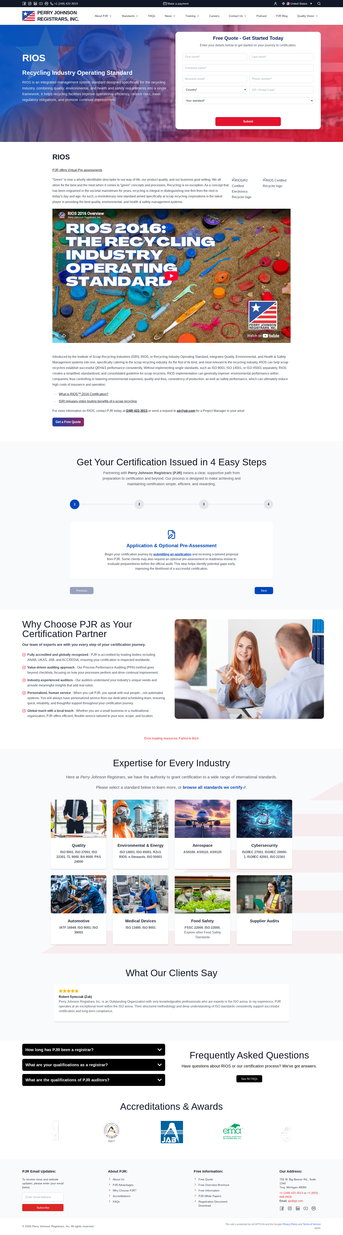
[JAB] (152, 1132)
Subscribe (43, 1207)
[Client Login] (275, 3)
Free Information (209, 1190)
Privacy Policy (290, 1224)
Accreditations (121, 1196)
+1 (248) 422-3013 (291, 1192)
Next (264, 590)
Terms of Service (312, 1224)
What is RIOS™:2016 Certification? (83, 394)
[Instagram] (30, 4)
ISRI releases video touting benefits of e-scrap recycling (98, 401)
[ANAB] (273, 1132)
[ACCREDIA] (92, 1132)
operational (105, 94)
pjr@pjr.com (295, 1200)
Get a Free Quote (68, 422)
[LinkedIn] (35, 4)
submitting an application (172, 554)
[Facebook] (24, 4)
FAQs (116, 1201)
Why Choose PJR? (124, 1190)
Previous (81, 590)
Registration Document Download (212, 1203)
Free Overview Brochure (213, 1184)
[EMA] (212, 1132)
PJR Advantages (123, 1184)
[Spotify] (46, 4)
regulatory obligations (39, 100)
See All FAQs (249, 1078)
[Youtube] (41, 4)
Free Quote (205, 1179)
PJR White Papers (209, 1196)
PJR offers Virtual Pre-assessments (77, 170)
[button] (319, 3)
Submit (248, 121)
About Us (118, 1179)
